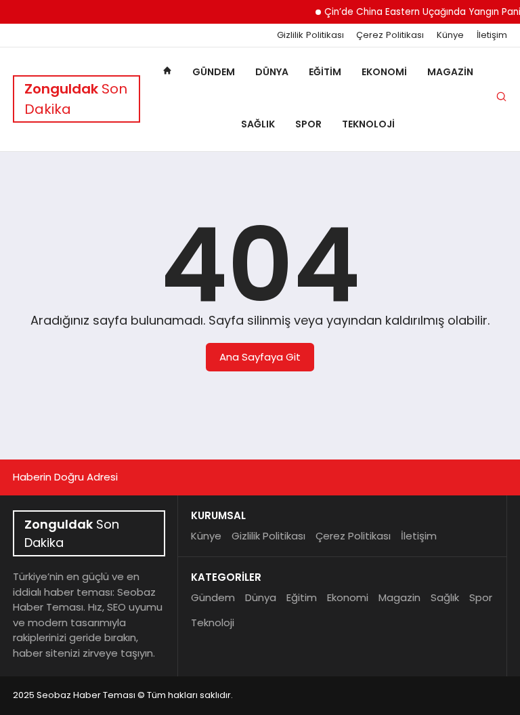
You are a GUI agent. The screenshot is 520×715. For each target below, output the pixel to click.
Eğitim (325, 72)
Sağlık (258, 124)
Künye (450, 35)
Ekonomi (384, 72)
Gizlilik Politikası (310, 35)
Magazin (450, 72)
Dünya (271, 72)
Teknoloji (368, 124)
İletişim (492, 35)
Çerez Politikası (390, 35)
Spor (308, 124)
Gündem (213, 72)
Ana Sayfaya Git (260, 357)
